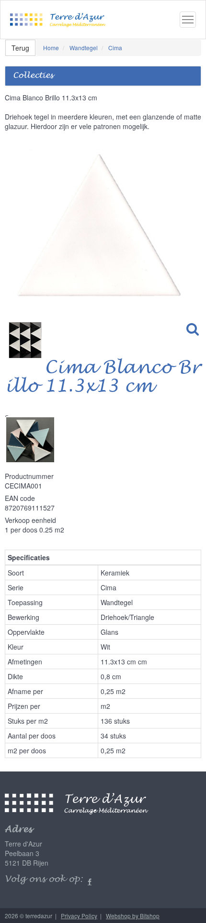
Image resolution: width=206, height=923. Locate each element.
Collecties (33, 76)
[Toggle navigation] (188, 19)
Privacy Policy (79, 916)
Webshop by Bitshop (133, 916)
